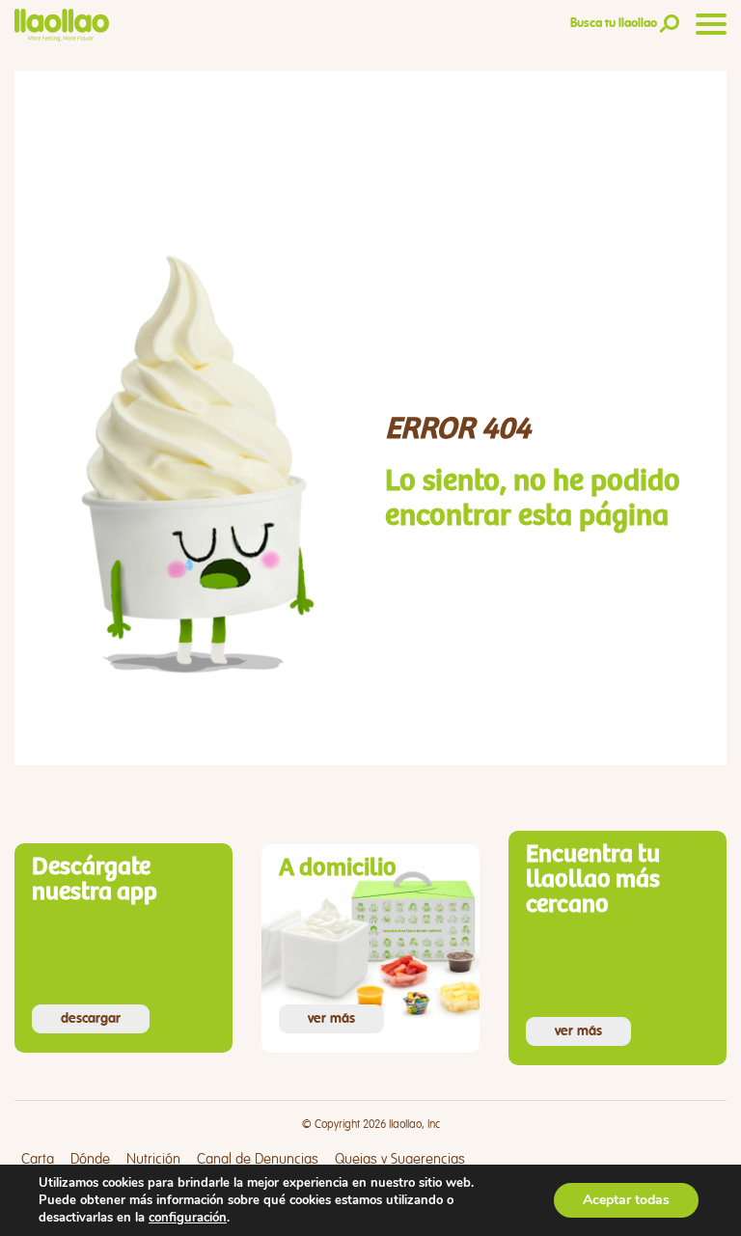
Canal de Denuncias (257, 1159)
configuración (188, 1217)
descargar (91, 1019)
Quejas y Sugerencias (400, 1159)
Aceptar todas (626, 1200)
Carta (37, 1159)
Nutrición (153, 1159)
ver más (331, 1019)
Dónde (90, 1159)
